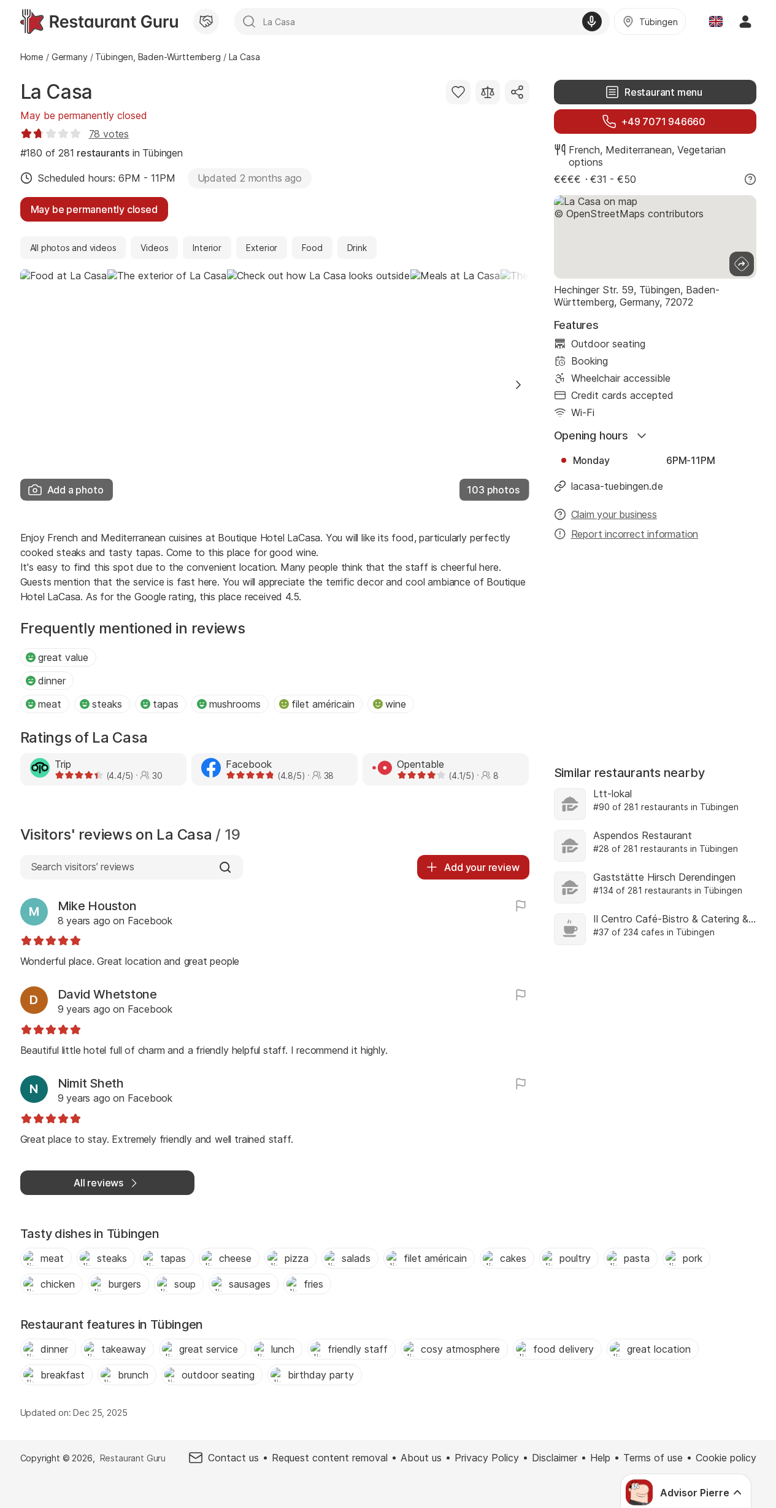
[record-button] (592, 21)
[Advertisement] (655, 647)
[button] (518, 385)
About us (421, 1458)
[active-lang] (716, 21)
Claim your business (614, 514)
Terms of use (653, 1458)
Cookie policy (726, 1458)
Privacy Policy (487, 1458)
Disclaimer (554, 1458)
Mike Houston (97, 906)
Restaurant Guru (133, 1458)
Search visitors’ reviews (82, 866)
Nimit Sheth (91, 1083)
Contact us (233, 1458)
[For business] (206, 21)
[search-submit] (249, 21)
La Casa (56, 92)
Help (600, 1458)
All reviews (98, 1183)
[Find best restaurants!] (99, 21)
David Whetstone (107, 994)
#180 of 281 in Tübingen (101, 153)
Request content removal (330, 1458)
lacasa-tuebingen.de (617, 486)
